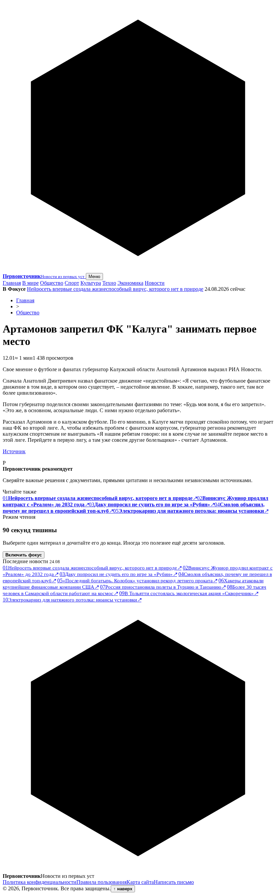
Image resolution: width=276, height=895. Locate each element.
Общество (51, 283)
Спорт (72, 283)
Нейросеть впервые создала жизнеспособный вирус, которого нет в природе (115, 289)
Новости (155, 283)
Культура (90, 283)
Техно (109, 283)
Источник (14, 451)
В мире (30, 283)
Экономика (130, 283)
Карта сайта (140, 882)
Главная (12, 283)
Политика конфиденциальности (39, 882)
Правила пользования (101, 882)
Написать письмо (174, 882)
